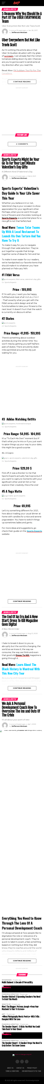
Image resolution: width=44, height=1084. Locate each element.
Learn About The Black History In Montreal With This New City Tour (21, 668)
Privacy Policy (32, 1068)
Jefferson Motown (19, 32)
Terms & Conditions (12, 1071)
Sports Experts (34, 531)
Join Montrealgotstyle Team (31, 1071)
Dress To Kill (23, 655)
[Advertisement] (22, 111)
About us (10, 1068)
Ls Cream (8, 56)
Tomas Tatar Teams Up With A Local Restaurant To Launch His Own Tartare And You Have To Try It (21, 234)
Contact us (20, 1068)
